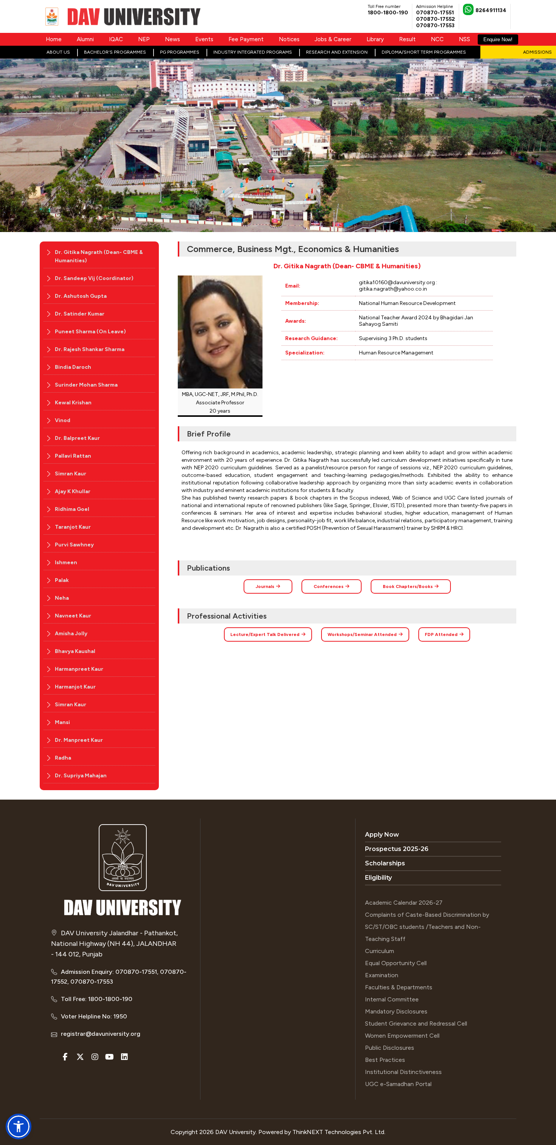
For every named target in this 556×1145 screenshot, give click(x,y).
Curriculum (379, 951)
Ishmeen (66, 562)
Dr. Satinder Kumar (79, 314)
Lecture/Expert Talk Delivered (265, 634)
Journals (265, 586)
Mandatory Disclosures (396, 1011)
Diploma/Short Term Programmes (424, 52)
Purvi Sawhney (74, 545)
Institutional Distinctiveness (403, 1071)
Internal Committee (392, 999)
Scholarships (385, 863)
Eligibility (378, 877)
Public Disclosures (389, 1047)
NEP (144, 39)
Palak (62, 580)
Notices (289, 39)
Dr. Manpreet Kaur (79, 740)
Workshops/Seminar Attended (362, 634)
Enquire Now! (498, 39)
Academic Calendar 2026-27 (404, 902)
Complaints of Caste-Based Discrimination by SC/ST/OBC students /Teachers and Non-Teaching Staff (427, 926)
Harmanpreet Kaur (79, 669)
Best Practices (385, 1059)
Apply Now (382, 834)
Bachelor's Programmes (115, 52)
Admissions (537, 52)
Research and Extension (337, 52)
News (172, 39)
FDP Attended (441, 634)
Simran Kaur (70, 473)
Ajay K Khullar (72, 491)
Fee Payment (246, 39)
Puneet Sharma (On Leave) (90, 331)
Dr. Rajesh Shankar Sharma (89, 349)
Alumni (85, 39)
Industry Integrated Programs (252, 52)
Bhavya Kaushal (75, 651)
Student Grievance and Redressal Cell (416, 1023)
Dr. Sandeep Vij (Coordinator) (94, 278)
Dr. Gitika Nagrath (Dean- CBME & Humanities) (99, 256)
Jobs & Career (333, 39)
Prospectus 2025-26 (397, 849)
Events (204, 39)
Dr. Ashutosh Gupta (81, 296)
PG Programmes (179, 52)
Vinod (62, 420)
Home (54, 39)
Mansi (62, 722)
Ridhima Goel (72, 509)
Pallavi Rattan (73, 456)
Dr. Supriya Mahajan (81, 775)
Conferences (328, 586)
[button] (19, 1126)
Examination (381, 975)
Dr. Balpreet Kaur (77, 438)
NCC (437, 39)
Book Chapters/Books (408, 586)
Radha (63, 758)
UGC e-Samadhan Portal (398, 1084)
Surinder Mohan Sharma (86, 385)
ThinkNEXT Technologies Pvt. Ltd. (338, 1132)
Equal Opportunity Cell (396, 963)
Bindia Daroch (73, 367)
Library (375, 39)
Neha (62, 598)
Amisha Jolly (71, 633)
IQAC (116, 39)
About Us (58, 52)
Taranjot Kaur (73, 527)
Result (407, 39)
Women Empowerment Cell (402, 1035)
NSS (464, 39)
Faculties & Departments (398, 987)
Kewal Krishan (73, 402)
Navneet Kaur (73, 616)
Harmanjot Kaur (75, 687)
